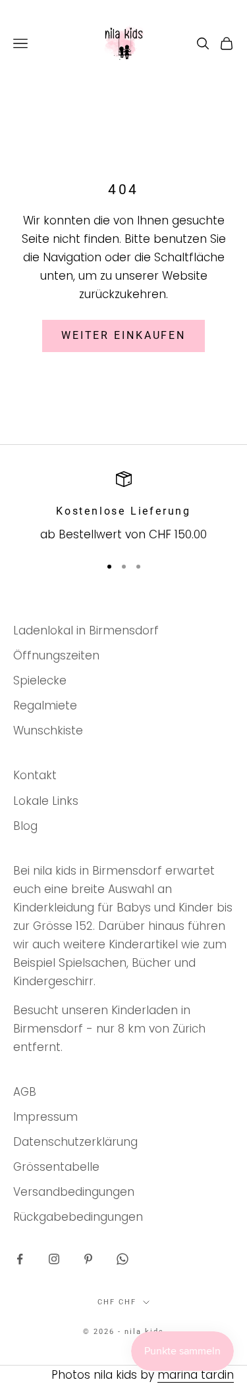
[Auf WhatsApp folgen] (122, 1259)
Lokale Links (45, 801)
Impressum (45, 1117)
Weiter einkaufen (123, 335)
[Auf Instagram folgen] (54, 1259)
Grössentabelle (56, 1167)
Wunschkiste (48, 730)
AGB (24, 1092)
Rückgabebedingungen (78, 1217)
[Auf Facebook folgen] (19, 1259)
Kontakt (35, 775)
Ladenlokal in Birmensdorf (86, 630)
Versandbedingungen (73, 1192)
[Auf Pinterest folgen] (88, 1259)
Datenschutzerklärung (75, 1142)
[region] (123, 507)
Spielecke (40, 680)
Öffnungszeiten (56, 655)
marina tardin (195, 1375)
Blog (25, 826)
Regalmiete (45, 705)
